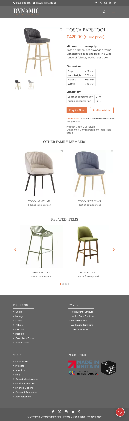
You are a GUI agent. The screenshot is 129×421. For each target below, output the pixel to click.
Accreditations (23, 396)
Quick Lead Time (24, 338)
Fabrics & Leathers (25, 383)
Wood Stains (22, 342)
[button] (113, 249)
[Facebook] (96, 3)
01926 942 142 (23, 3)
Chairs (18, 311)
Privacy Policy (94, 416)
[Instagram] (105, 3)
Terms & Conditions (74, 416)
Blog (17, 374)
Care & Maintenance (26, 379)
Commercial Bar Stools (92, 129)
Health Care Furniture (82, 316)
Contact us (73, 118)
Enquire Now (76, 110)
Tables (19, 325)
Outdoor (20, 329)
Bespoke (20, 333)
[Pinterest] (115, 3)
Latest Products (79, 329)
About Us (20, 370)
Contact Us (21, 361)
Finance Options (24, 387)
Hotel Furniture (79, 320)
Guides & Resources (26, 392)
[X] (101, 3)
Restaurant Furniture (82, 311)
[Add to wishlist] (59, 31)
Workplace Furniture (82, 325)
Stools (18, 320)
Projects (19, 365)
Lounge (19, 316)
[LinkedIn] (110, 3)
